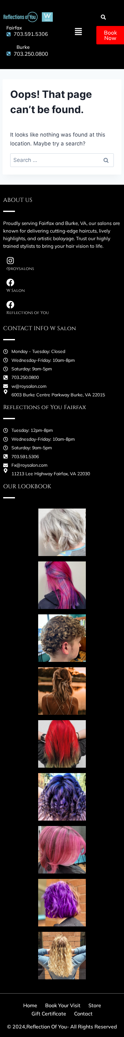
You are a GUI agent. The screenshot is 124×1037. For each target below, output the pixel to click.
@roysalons (20, 269)
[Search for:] (62, 160)
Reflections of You (27, 313)
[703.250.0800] (7, 53)
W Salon (15, 290)
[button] (78, 32)
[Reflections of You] (10, 305)
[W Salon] (10, 282)
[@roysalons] (10, 261)
